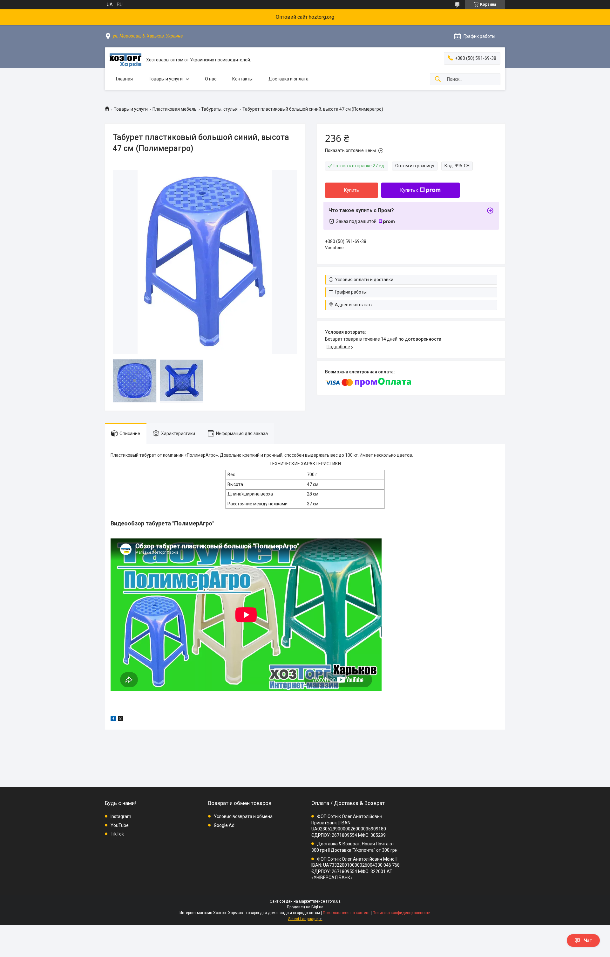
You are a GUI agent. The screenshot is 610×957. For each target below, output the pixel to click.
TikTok (117, 833)
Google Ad (224, 825)
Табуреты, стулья (219, 109)
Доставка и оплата (288, 78)
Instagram (121, 816)
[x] (120, 719)
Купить (351, 190)
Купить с (409, 190)
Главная (124, 78)
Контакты (242, 78)
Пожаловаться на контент (346, 913)
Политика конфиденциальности (401, 913)
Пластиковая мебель (174, 109)
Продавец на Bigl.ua (305, 907)
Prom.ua (333, 901)
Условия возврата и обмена (243, 816)
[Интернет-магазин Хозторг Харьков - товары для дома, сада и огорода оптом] (125, 60)
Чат (588, 940)
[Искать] (437, 79)
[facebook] (113, 719)
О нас (210, 78)
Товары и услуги (166, 78)
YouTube (120, 825)
